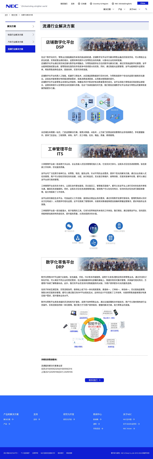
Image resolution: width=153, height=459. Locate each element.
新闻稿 (95, 419)
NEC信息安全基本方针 (48, 453)
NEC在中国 (127, 419)
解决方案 (14, 15)
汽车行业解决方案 (15, 42)
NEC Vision (127, 428)
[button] (108, 9)
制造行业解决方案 (15, 34)
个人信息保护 (25, 453)
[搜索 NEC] (146, 9)
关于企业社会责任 (130, 424)
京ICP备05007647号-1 (11, 453)
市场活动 (96, 428)
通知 (95, 424)
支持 (35, 419)
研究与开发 (67, 419)
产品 (5, 424)
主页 (6, 15)
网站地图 (69, 453)
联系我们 (93, 380)
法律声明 (35, 453)
